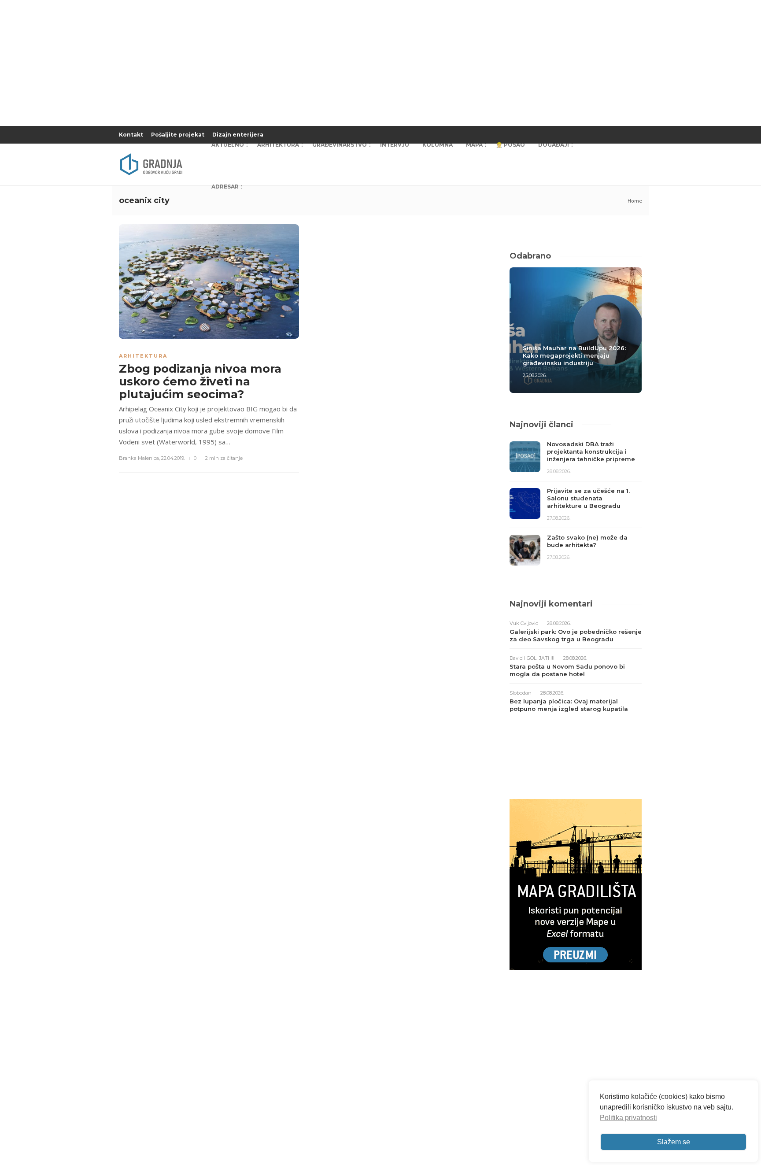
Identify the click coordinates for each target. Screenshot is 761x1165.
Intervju (394, 144)
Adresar (225, 186)
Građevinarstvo (339, 144)
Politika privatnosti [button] (628, 1117)
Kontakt (131, 134)
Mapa (474, 144)
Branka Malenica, (139, 458)
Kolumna (437, 144)
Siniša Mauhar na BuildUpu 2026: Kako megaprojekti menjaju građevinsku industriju (574, 355)
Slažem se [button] (673, 1142)
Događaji (553, 144)
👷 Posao (510, 144)
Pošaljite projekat (177, 134)
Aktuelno (227, 144)
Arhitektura (278, 144)
